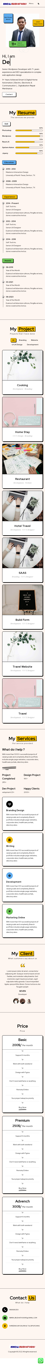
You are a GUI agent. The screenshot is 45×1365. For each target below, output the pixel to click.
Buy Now (22, 1107)
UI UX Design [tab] (17, 344)
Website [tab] (34, 340)
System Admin (8, 147)
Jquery (5, 153)
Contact (9, 94)
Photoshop (6, 130)
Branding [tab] (22, 340)
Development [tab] (32, 344)
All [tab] (13, 340)
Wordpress (6, 136)
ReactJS (5, 142)
